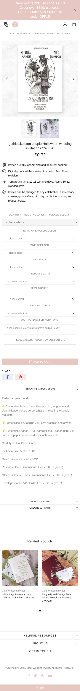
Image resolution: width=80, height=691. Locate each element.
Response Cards (40, 273)
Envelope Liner (39, 245)
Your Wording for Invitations (39, 320)
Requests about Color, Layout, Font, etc (40, 340)
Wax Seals (39, 259)
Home (12, 33)
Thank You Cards (39, 305)
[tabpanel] (20, 577)
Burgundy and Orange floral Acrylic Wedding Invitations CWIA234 (56, 597)
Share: (6, 371)
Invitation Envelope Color (39, 230)
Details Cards (39, 288)
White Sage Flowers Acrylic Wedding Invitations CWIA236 (18, 596)
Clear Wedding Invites (15, 24)
